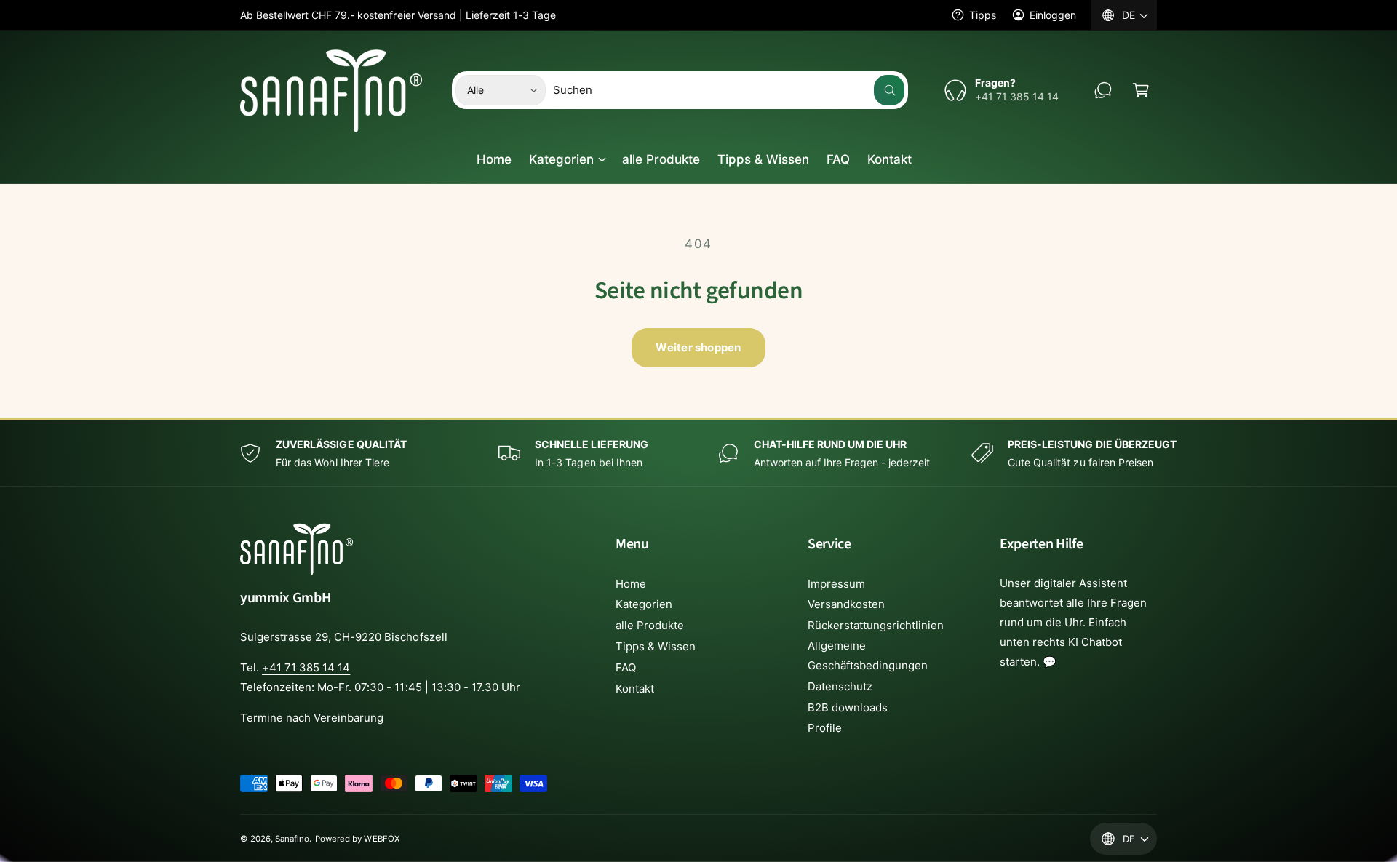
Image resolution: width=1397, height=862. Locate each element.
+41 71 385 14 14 (306, 667)
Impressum (836, 584)
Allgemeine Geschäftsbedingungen (868, 655)
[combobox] (728, 90)
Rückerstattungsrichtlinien (876, 625)
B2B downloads (848, 707)
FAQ (626, 667)
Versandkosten (846, 604)
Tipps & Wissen (656, 646)
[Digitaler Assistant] (1103, 90)
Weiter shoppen (698, 347)
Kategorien (561, 159)
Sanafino (292, 839)
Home (631, 584)
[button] (1141, 90)
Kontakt (635, 688)
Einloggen (1053, 15)
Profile (825, 728)
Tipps (982, 15)
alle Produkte (650, 625)
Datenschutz (840, 686)
